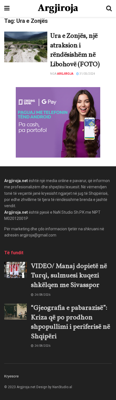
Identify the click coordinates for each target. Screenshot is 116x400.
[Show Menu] (7, 8)
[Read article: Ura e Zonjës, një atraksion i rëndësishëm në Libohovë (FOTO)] (25, 47)
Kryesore (11, 376)
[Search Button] (109, 8)
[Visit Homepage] (58, 8)
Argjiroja (65, 73)
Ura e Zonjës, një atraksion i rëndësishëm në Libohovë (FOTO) (75, 50)
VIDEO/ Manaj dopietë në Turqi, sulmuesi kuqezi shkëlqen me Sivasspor (69, 276)
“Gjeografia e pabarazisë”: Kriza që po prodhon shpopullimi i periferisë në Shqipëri (70, 322)
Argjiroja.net (16, 180)
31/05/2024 (87, 73)
